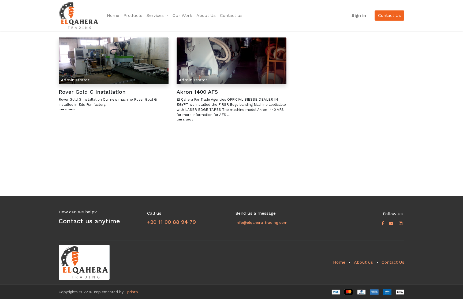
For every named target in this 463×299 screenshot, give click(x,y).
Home (339, 262)
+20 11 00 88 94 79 (171, 222)
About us (363, 262)
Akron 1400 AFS (197, 92)
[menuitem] (113, 15)
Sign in (359, 15)
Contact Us (389, 15)
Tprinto (131, 292)
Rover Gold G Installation (92, 92)
